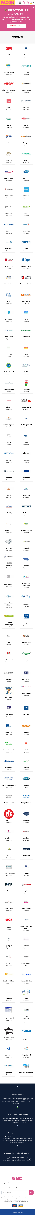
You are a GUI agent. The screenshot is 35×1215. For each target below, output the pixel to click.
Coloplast (8, 213)
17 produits (26, 480)
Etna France (9, 337)
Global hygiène (8, 425)
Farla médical (9, 372)
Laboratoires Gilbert (9, 604)
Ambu (9, 108)
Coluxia (26, 213)
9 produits (9, 840)
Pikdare (8, 820)
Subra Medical (26, 963)
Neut (26, 750)
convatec (26, 231)
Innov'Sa (9, 566)
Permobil (26, 785)
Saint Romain (26, 908)
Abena (26, 55)
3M (9, 55)
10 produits (26, 162)
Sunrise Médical (8, 981)
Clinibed (26, 196)
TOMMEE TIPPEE (9, 1037)
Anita (26, 125)
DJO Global (9, 266)
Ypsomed (8, 1073)
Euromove (26, 337)
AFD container (9, 72)
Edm (8, 301)
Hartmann (26, 478)
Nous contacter (6, 1168)
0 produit (26, 74)
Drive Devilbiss (9, 284)
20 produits (26, 444)
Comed (8, 231)
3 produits (26, 145)
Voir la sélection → (16, 26)
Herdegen (26, 495)
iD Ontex (9, 548)
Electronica (26, 301)
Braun (26, 161)
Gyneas (8, 460)
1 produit (9, 268)
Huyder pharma (26, 530)
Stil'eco (8, 963)
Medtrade (8, 732)
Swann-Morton (26, 981)
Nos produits (5, 1183)
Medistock (9, 715)
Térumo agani (9, 1018)
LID (9, 642)
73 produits (26, 822)
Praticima (8, 838)
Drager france (26, 266)
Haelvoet (26, 460)
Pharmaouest (9, 803)
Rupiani (26, 891)
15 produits (9, 893)
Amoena (26, 108)
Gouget (9, 442)
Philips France (26, 803)
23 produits (9, 822)
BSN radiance (9, 178)
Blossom (9, 161)
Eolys (26, 319)
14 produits (26, 374)
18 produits (26, 840)
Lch (26, 624)
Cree (26, 249)
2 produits (26, 57)
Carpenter (9, 196)
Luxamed (9, 679)
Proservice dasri (9, 873)
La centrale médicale (26, 584)
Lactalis (26, 604)
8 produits (26, 198)
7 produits (8, 644)
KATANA (21, 1212)
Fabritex (9, 354)
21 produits (26, 626)
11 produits (26, 356)
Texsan (26, 1016)
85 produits (9, 550)
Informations (5, 1173)
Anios (9, 125)
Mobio (26, 732)
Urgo (26, 1037)
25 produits (9, 409)
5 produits (9, 92)
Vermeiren (8, 1055)
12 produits (9, 180)
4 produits (9, 215)
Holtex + (26, 513)
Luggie (26, 661)
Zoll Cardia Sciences (26, 1073)
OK (31, 1193)
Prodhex (26, 838)
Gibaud (8, 407)
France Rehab (9, 390)
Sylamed (9, 999)
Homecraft (9, 530)
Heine (9, 495)
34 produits (26, 127)
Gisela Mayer (26, 407)
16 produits (9, 57)
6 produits (9, 162)
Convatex (8, 249)
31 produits (9, 515)
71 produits (26, 550)
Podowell (26, 820)
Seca (9, 927)
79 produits (9, 233)
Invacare (26, 566)
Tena (26, 999)
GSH (26, 442)
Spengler (9, 946)
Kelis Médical (8, 584)
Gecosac (26, 390)
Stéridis (26, 946)
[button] (24, 2)
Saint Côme (9, 908)
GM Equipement (26, 425)
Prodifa (8, 856)
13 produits (9, 145)
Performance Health (9, 785)
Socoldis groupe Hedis (26, 927)
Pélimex (26, 768)
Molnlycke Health (9, 750)
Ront (8, 891)
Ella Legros (9, 319)
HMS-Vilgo (9, 513)
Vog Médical (26, 1055)
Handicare (9, 478)
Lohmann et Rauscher (9, 661)
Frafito (26, 372)
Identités (26, 548)
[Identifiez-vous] (28, 2)
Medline (26, 715)
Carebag (26, 178)
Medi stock (26, 679)
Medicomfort (26, 693)
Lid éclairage (26, 642)
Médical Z (8, 697)
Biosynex (26, 143)
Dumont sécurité (26, 284)
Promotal (26, 856)
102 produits (26, 110)
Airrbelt (26, 72)
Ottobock (8, 768)
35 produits (26, 286)
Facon (26, 354)
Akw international (8, 90)
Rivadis (26, 873)
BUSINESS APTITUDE (27, 1211)
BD (9, 143)
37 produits (9, 127)
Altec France (26, 90)
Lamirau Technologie (8, 624)
